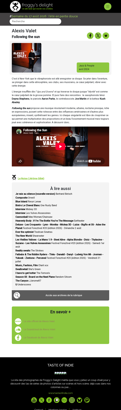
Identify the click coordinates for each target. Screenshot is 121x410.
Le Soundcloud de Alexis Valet (39, 329)
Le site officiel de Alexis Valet (39, 321)
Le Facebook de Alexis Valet (38, 337)
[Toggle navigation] (107, 6)
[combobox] (35, 21)
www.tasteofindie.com (60, 393)
